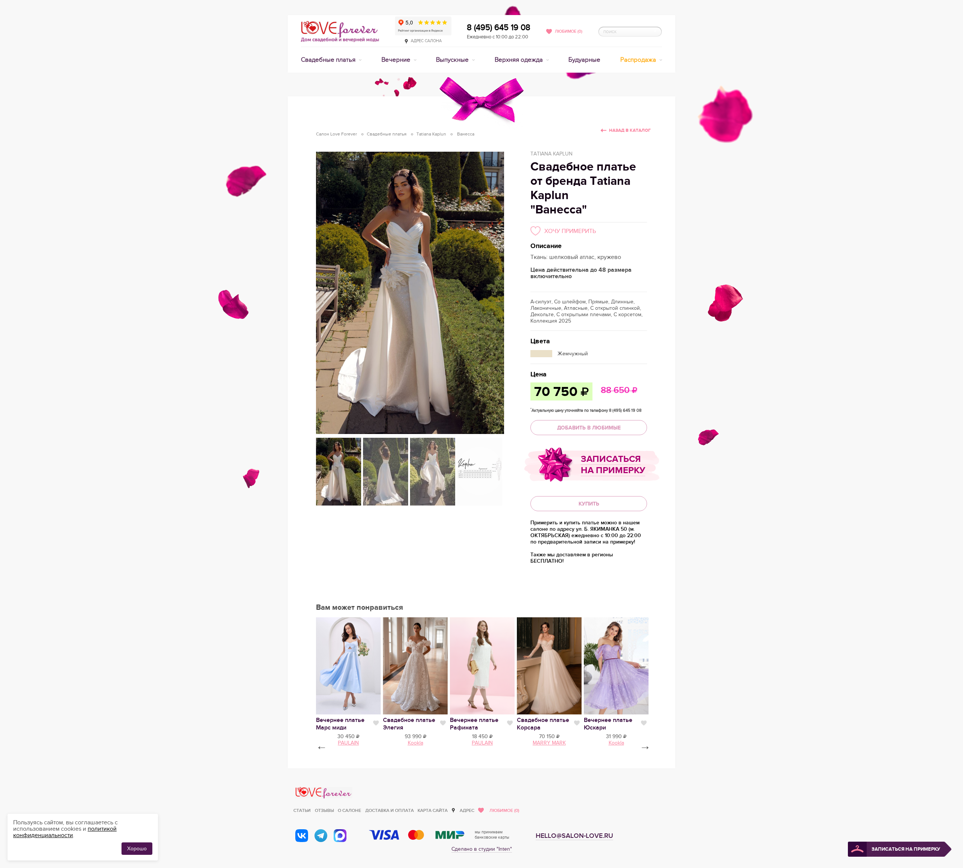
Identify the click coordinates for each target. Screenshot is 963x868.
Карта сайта (433, 810)
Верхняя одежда (519, 60)
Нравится (376, 723)
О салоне (349, 810)
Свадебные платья (329, 60)
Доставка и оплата (389, 810)
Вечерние (396, 60)
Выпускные (453, 60)
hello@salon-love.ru (574, 836)
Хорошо (137, 848)
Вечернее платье (340, 723)
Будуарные (584, 60)
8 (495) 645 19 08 (498, 27)
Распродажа (639, 60)
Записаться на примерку (613, 465)
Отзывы (324, 810)
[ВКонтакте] (301, 835)
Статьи (302, 810)
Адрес (467, 810)
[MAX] (340, 835)
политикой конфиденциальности (65, 832)
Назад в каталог (630, 130)
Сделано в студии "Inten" (481, 849)
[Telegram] (320, 835)
